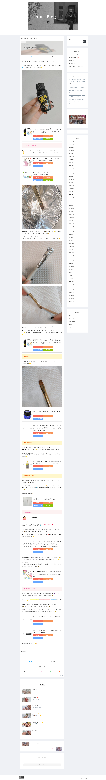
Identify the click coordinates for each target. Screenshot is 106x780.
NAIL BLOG (24, 651)
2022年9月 (71, 278)
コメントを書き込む (42, 764)
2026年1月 (71, 162)
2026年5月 (71, 150)
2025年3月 (71, 191)
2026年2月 (71, 159)
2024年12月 (71, 200)
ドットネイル (72, 60)
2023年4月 (71, 258)
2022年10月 (71, 275)
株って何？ (71, 90)
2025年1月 (71, 197)
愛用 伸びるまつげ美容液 (75, 79)
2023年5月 (71, 255)
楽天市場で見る (38, 135)
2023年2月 (71, 263)
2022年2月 (71, 298)
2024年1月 (71, 231)
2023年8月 (71, 246)
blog (70, 315)
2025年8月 (71, 176)
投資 (70, 327)
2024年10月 (71, 205)
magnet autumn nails (73, 54)
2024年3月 (71, 226)
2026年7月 (71, 144)
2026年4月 (71, 153)
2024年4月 (71, 223)
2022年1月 (71, 301)
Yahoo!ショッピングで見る (38, 138)
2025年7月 (71, 179)
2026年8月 (71, 142)
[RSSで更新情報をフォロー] (59, 671)
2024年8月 (71, 211)
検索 (70, 39)
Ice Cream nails (72, 63)
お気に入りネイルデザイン (75, 85)
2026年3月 (71, 156)
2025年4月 (71, 188)
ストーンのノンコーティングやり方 (77, 66)
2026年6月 (71, 147)
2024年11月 (71, 202)
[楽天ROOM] (42, 671)
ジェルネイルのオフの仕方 (75, 95)
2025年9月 (71, 173)
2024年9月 (71, 208)
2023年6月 (71, 252)
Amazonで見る (48, 135)
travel (70, 324)
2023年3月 (71, 260)
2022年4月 (71, 292)
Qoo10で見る (48, 138)
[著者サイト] (25, 671)
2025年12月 (71, 165)
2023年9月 (71, 243)
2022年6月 (71, 287)
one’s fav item (72, 321)
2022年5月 (71, 289)
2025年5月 (71, 185)
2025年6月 (71, 182)
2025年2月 (71, 194)
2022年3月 (71, 295)
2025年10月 (71, 171)
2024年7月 (71, 214)
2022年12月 (71, 269)
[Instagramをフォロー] (33, 671)
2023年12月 (71, 234)
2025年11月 (71, 168)
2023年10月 (71, 240)
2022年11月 (71, 272)
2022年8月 (71, 281)
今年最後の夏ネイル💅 (74, 57)
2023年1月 (71, 266)
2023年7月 (71, 249)
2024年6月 (71, 217)
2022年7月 (71, 284)
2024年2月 (71, 229)
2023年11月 (71, 237)
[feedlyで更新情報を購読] (51, 671)
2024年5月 (71, 220)
